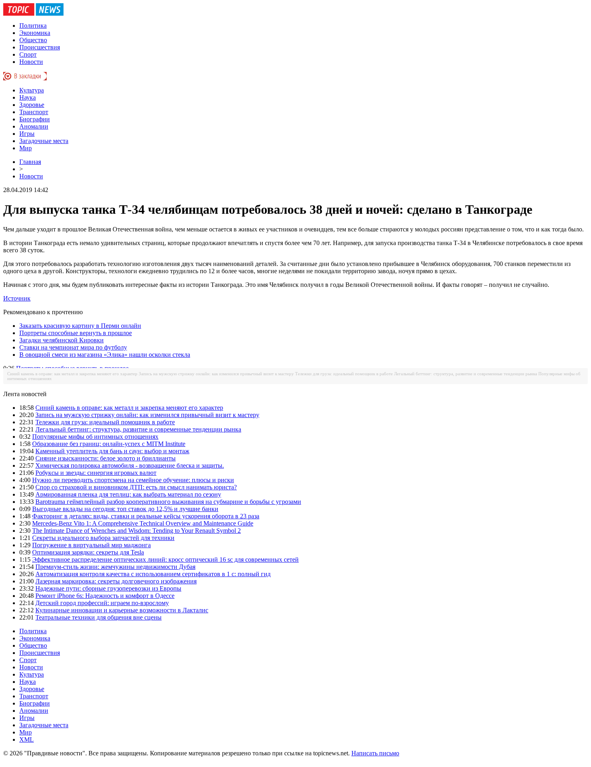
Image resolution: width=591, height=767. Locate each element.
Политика (33, 25)
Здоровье (31, 104)
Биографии (34, 119)
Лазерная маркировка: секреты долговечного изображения (116, 581)
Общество (33, 40)
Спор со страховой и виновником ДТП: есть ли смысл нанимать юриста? (136, 487)
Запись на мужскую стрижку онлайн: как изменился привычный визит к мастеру (216, 373)
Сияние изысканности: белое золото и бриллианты (105, 458)
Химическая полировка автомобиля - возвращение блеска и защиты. (129, 465)
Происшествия (39, 47)
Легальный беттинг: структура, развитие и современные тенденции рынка (465, 373)
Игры (27, 133)
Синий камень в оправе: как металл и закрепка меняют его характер (72, 373)
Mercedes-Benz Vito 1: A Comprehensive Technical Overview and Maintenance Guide (142, 523)
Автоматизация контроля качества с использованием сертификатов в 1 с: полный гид (153, 574)
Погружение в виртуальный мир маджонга (91, 545)
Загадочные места (43, 140)
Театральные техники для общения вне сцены (98, 617)
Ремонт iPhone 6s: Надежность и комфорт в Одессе (104, 595)
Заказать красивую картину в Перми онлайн (80, 325)
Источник (17, 298)
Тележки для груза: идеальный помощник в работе (344, 373)
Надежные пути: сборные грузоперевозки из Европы (108, 588)
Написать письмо (375, 753)
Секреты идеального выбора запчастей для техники (103, 537)
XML (26, 739)
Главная (30, 161)
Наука (27, 97)
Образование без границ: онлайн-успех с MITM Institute (108, 443)
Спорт (28, 54)
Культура (31, 90)
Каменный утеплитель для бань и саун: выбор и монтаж (112, 451)
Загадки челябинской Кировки (61, 340)
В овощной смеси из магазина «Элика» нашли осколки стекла (104, 354)
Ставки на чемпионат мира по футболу (73, 347)
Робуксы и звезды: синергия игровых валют (95, 472)
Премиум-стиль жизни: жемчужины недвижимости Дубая (115, 566)
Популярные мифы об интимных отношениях (95, 436)
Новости (31, 61)
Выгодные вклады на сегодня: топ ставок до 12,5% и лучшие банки (125, 508)
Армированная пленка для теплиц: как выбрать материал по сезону (128, 494)
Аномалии (33, 126)
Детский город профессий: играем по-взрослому (102, 602)
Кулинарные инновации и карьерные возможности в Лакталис (121, 610)
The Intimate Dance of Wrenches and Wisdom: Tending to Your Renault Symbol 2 (136, 530)
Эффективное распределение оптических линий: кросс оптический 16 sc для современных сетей (165, 559)
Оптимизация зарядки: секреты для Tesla (88, 552)
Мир (25, 148)
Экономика (34, 32)
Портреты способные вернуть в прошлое (75, 332)
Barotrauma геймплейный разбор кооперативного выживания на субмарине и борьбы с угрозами (168, 501)
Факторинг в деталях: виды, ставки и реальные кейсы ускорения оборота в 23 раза (145, 516)
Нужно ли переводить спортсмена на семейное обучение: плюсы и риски (133, 480)
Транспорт (33, 111)
